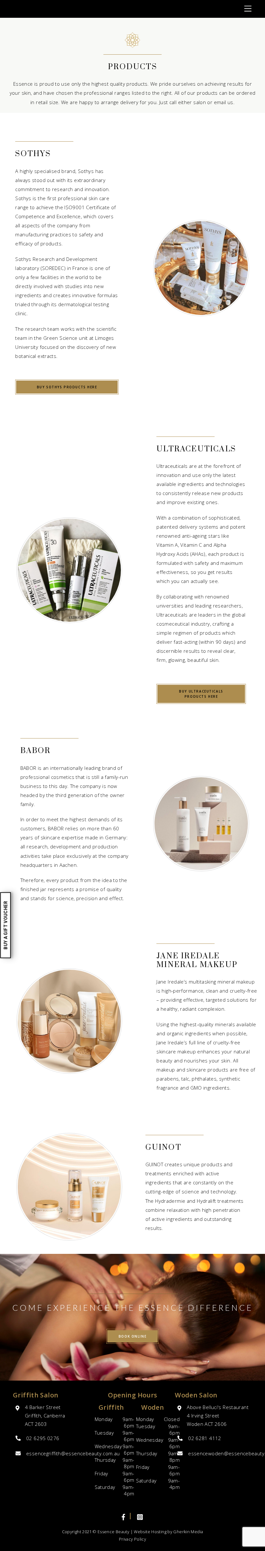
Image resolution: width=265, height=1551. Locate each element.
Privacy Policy (132, 1539)
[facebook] (124, 1516)
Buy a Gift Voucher (5, 925)
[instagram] (139, 1516)
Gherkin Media (188, 1532)
